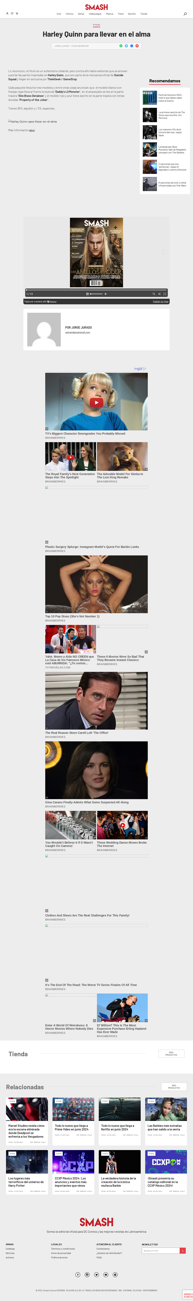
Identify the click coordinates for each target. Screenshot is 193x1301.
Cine (59, 13)
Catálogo (10, 1248)
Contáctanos (103, 1248)
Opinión (132, 13)
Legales (56, 1244)
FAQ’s (99, 1257)
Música (109, 13)
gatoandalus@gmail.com (77, 332)
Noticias (10, 1253)
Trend (120, 13)
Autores (10, 1257)
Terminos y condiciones (63, 1248)
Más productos (171, 1053)
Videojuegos (95, 13)
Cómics (69, 13)
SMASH (9, 1244)
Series (81, 13)
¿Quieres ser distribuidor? (109, 1253)
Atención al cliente (109, 1244)
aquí (32, 130)
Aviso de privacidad (61, 1253)
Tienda (143, 13)
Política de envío (59, 1257)
